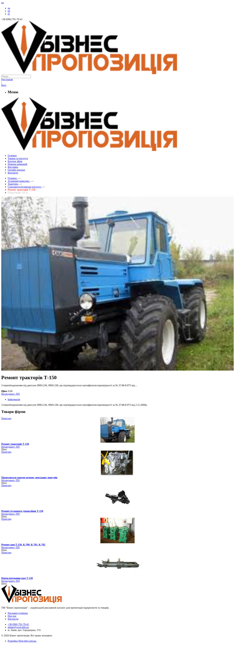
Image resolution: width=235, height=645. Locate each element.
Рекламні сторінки (18, 613)
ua (9, 8)
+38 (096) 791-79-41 (18, 624)
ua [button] (2, 2)
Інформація (14, 399)
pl (9, 13)
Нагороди (13, 619)
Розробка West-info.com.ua (22, 641)
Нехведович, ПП (10, 394)
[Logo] (41, 602)
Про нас (12, 616)
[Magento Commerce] (117, 149)
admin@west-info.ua (18, 627)
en (9, 11)
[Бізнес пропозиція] (117, 73)
